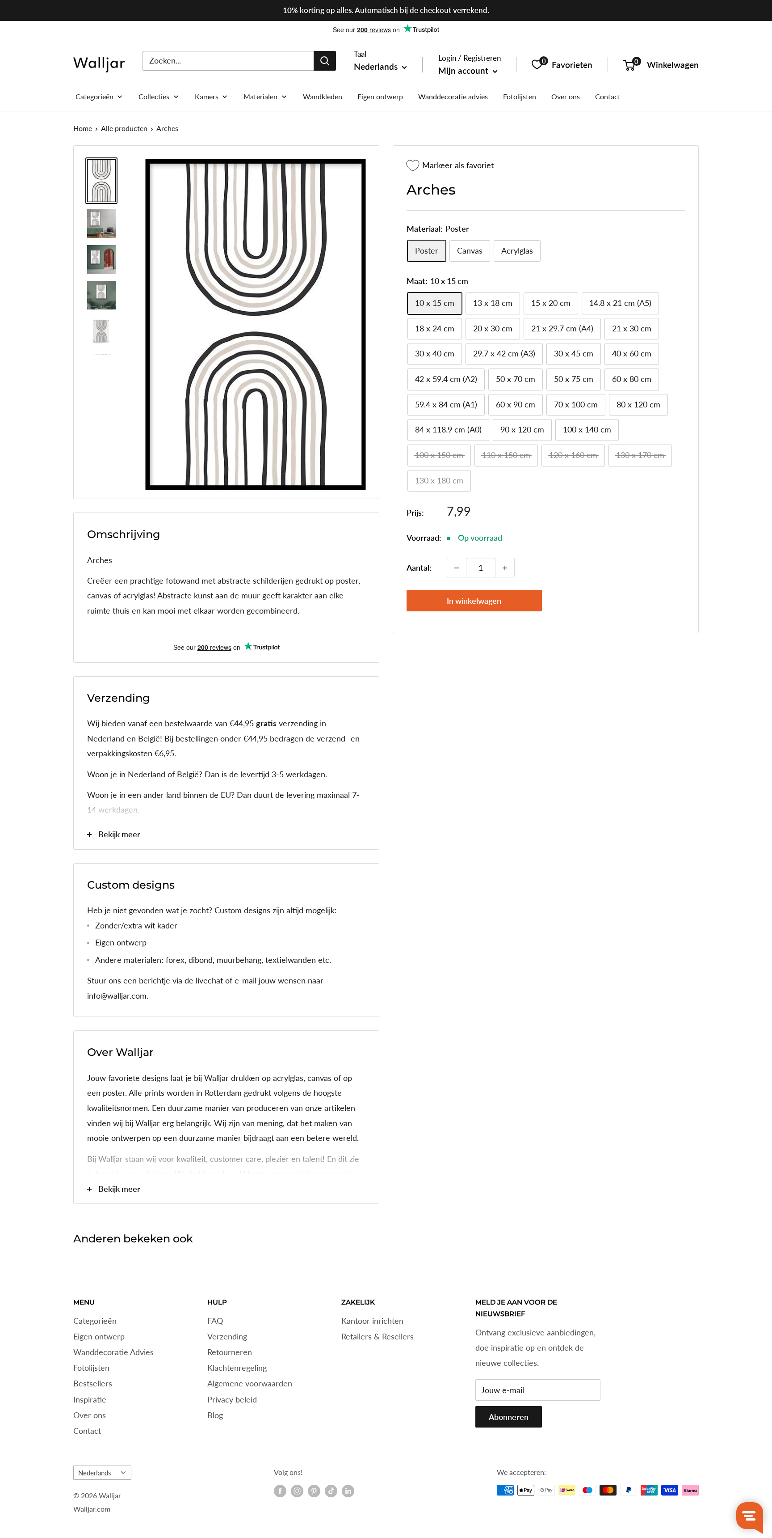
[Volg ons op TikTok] (331, 1491)
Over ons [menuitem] (565, 96)
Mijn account (464, 70)
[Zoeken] (325, 60)
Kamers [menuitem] (206, 96)
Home (82, 128)
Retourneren (229, 1352)
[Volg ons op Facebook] (280, 1491)
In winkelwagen (474, 601)
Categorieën (95, 1321)
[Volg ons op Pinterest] (314, 1491)
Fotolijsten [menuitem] (519, 96)
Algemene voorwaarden (249, 1383)
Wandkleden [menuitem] (322, 96)
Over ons (89, 1415)
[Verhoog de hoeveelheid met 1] (504, 568)
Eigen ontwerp (99, 1336)
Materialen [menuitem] (260, 96)
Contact (87, 1431)
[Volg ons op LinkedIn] (348, 1491)
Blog (215, 1415)
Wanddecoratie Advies (113, 1352)
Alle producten (124, 128)
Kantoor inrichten (372, 1321)
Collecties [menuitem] (153, 96)
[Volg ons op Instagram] (297, 1491)
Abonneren (509, 1417)
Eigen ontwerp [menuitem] (380, 96)
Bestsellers (92, 1383)
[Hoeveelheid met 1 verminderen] (456, 568)
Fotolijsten (91, 1368)
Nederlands (94, 1473)
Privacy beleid (232, 1399)
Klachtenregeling (237, 1368)
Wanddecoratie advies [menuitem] (453, 96)
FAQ (215, 1321)
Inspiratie (89, 1399)
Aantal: (419, 567)
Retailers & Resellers (377, 1336)
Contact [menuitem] (608, 96)
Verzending (227, 1336)
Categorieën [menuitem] (94, 96)
